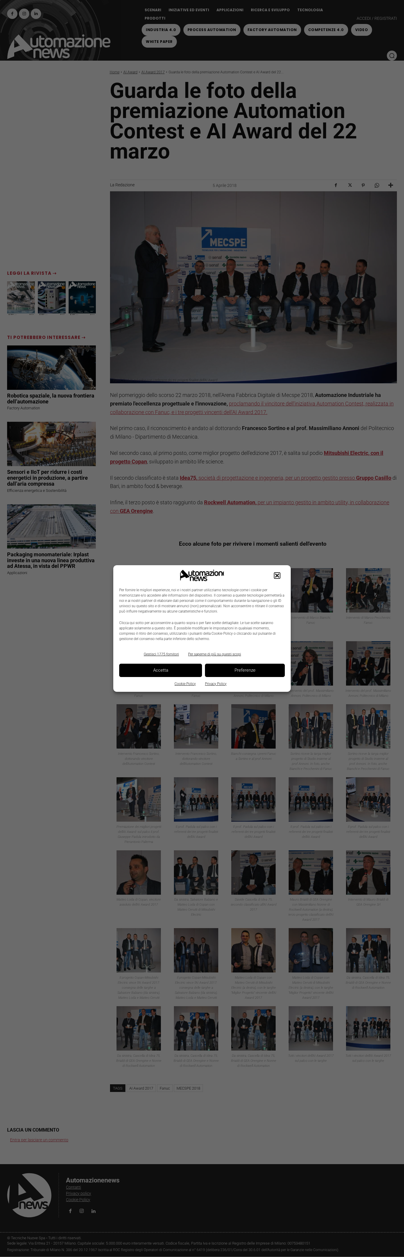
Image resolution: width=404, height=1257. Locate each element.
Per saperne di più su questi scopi (214, 654)
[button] (277, 576)
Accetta (160, 670)
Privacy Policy (216, 684)
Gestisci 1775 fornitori (161, 654)
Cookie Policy (185, 684)
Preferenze (245, 670)
